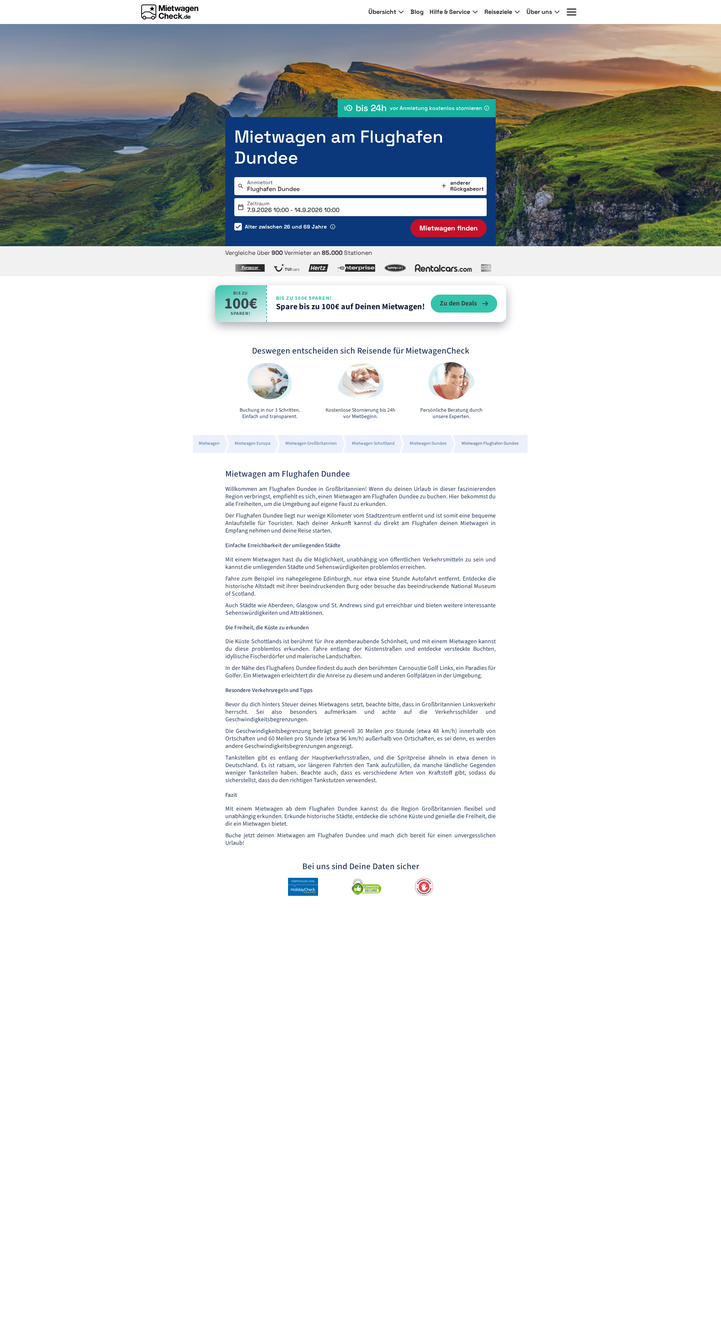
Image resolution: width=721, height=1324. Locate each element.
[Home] (169, 12)
